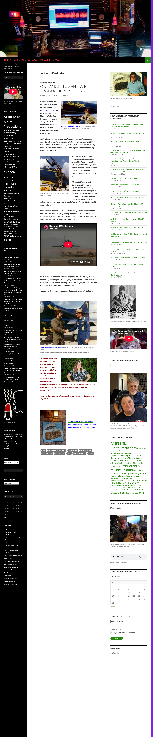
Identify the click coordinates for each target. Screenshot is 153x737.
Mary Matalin (138, 463)
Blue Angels (73, 450)
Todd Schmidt (115, 490)
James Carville (116, 460)
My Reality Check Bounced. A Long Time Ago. (127, 228)
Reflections (7, 576)
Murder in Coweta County (121, 476)
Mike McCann (59, 453)
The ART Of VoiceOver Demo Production (125, 178)
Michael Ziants (131, 465)
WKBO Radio (122, 493)
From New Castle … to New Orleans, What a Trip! (128, 213)
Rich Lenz (138, 485)
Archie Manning (125, 451)
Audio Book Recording (119, 456)
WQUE (91, 453)
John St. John (128, 463)
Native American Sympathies (12, 570)
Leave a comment (62, 95)
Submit (116, 638)
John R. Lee (137, 460)
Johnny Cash (128, 460)
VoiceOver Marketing (127, 490)
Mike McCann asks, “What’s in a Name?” (125, 191)
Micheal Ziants (85, 450)
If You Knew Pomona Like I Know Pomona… (126, 185)
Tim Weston (140, 488)
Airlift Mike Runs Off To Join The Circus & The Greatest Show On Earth (127, 151)
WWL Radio (132, 493)
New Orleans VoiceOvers (11, 573)
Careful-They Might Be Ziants (13, 556)
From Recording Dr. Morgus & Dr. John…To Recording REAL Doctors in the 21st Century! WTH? (127, 161)
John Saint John (116, 463)
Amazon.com (141, 448)
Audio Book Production (120, 453)
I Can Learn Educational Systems (131, 458)
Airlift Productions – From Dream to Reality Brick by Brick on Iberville (126, 125)
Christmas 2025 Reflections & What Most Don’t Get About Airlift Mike (13, 301)
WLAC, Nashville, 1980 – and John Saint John (127, 197)
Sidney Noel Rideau (116, 488)
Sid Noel (125, 488)
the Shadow (132, 488)
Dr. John (142, 456)
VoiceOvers (138, 490)
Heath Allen (114, 458)
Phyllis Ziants (130, 483)
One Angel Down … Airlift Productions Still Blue (67, 88)
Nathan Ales (136, 476)
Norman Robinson (139, 480)
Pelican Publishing (117, 483)
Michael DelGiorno (116, 466)
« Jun (113, 606)
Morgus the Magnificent (135, 473)
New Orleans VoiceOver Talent (121, 478)
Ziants (140, 492)
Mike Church (138, 470)
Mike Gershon (47, 453)
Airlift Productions (123, 448)
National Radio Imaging (11, 564)
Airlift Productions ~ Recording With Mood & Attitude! (11, 354)
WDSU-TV (113, 493)
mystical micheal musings (11, 561)
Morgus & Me (8, 558)
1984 (43, 450)
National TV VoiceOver (11, 567)
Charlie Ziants (133, 456)
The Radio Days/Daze (48, 82)
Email (115, 629)
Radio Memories (79, 453)
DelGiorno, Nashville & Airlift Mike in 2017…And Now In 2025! (13, 370)
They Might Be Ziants (10, 581)
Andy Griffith (114, 451)
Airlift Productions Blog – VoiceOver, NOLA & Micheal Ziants (32, 60)
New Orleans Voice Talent (120, 481)
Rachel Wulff (129, 485)
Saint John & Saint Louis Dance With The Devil (127, 258)
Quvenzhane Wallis (117, 485)
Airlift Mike (119, 443)
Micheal (6, 434)
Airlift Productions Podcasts (12, 543)
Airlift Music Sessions (10, 535)
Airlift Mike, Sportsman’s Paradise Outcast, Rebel (128, 243)
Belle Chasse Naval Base (56, 450)
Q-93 (69, 453)
